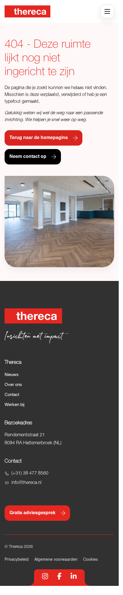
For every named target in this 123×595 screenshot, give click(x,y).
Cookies (90, 560)
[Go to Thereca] (27, 11)
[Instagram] (45, 576)
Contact (12, 395)
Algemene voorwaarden (56, 560)
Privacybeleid (17, 560)
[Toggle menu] (107, 11)
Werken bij (14, 405)
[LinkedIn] (74, 576)
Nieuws (12, 375)
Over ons (13, 385)
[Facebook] (59, 576)
